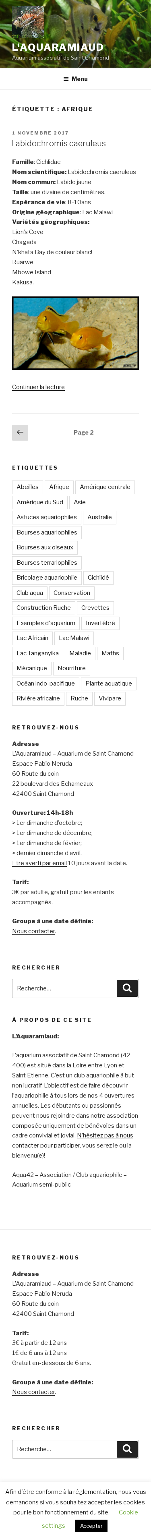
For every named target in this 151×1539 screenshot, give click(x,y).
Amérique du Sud (40, 502)
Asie (80, 502)
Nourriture (72, 668)
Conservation (72, 593)
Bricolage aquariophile (47, 577)
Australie (99, 517)
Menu (80, 78)
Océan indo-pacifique (46, 683)
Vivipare (110, 698)
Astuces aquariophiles (47, 517)
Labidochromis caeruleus (58, 143)
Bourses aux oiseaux (45, 547)
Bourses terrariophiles (47, 562)
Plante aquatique (108, 683)
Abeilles (28, 487)
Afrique (59, 487)
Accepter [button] (91, 1525)
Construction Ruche (44, 607)
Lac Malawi (74, 638)
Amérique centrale (105, 487)
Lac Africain (32, 638)
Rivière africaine (38, 698)
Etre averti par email (39, 863)
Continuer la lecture (38, 387)
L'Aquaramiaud (58, 47)
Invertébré (100, 623)
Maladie (80, 653)
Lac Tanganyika (38, 653)
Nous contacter (33, 931)
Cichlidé (98, 577)
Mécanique (32, 668)
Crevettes (95, 607)
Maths (110, 653)
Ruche (79, 698)
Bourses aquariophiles (47, 532)
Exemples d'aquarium (46, 623)
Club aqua (30, 593)
